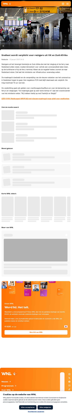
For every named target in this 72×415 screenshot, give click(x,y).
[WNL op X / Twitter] (69, 378)
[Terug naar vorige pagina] (3, 46)
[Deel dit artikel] (68, 46)
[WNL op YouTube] (69, 385)
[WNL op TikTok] (69, 389)
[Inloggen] (63, 3)
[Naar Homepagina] (7, 4)
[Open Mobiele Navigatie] (67, 3)
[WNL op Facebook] (69, 382)
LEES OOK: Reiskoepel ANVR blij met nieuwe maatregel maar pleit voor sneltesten (35, 99)
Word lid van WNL (36, 332)
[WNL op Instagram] (69, 374)
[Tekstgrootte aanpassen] (64, 46)
